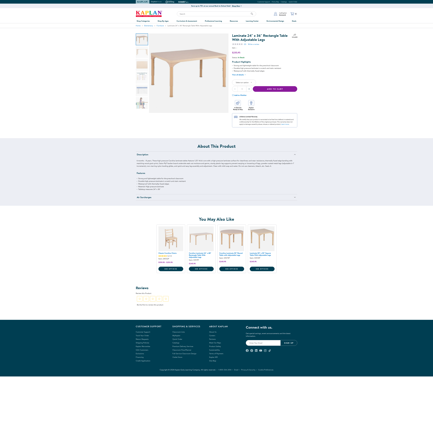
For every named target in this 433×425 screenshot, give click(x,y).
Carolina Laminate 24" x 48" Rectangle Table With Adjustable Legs (200, 255)
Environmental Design (275, 21)
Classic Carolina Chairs (167, 253)
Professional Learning (213, 21)
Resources (234, 21)
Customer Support (263, 2)
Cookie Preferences (265, 369)
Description (142, 154)
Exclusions (140, 353)
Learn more (285, 124)
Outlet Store (177, 357)
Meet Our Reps (215, 342)
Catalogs (284, 2)
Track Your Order (142, 335)
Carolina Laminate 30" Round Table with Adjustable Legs (231, 254)
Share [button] (294, 37)
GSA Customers (142, 350)
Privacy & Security (248, 369)
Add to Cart (275, 89)
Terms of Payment (216, 353)
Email (236, 369)
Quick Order (293, 2)
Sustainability (214, 350)
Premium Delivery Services (182, 346)
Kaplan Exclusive (251, 108)
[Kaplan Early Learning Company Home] (149, 14)
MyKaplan (176, 335)
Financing (140, 357)
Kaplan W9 (213, 357)
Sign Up (289, 343)
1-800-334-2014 (224, 369)
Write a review (253, 44)
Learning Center (252, 21)
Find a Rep (275, 2)
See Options (174, 269)
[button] (280, 14)
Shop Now (236, 6)
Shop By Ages (163, 21)
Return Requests (142, 339)
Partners (212, 339)
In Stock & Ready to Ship (238, 108)
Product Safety (215, 346)
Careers (212, 335)
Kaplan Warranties (143, 346)
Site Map (212, 360)
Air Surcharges (144, 197)
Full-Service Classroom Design (184, 353)
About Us (212, 332)
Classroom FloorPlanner (181, 350)
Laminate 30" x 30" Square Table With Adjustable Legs (260, 254)
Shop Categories (143, 21)
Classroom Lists (178, 332)
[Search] (252, 13)
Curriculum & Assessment (187, 21)
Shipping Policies (142, 342)
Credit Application (143, 360)
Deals (294, 21)
